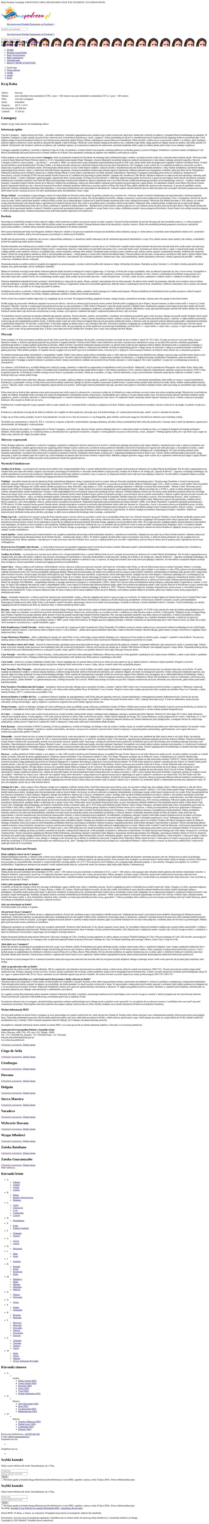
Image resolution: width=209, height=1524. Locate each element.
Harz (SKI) (23, 1406)
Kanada (16, 1266)
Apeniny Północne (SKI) (29, 1421)
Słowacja (17, 1323)
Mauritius (17, 1287)
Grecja (16, 1241)
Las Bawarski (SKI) (27, 1409)
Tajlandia (17, 1340)
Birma (16, 1195)
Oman (16, 1302)
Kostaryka (17, 1271)
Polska (16, 1307)
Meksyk (16, 1289)
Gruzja (16, 1243)
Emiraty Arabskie (21, 1228)
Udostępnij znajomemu (11, 1045)
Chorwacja (18, 1208)
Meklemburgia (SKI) (27, 1411)
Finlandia (17, 1233)
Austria (16, 1190)
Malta (15, 1282)
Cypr (15, 1210)
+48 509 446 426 (32, 42)
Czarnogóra (18, 1213)
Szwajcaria (18, 1333)
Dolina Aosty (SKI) (27, 1424)
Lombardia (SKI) (26, 1427)
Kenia (15, 1269)
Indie (15, 1254)
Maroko (16, 1284)
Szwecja (17, 1335)
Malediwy (17, 1279)
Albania (16, 1182)
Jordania (17, 1261)
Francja (16, 1236)
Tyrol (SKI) (23, 1391)
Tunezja (16, 1346)
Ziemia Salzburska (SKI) (29, 1393)
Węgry (16, 1356)
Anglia (16, 1187)
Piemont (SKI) (24, 1429)
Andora (16, 1185)
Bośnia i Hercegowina (23, 1197)
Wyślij (4, 1477)
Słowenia (17, 1325)
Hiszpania (17, 1248)
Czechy (16, 1215)
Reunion (17, 1315)
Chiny (16, 1205)
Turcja (16, 1348)
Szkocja (16, 1330)
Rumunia (17, 1317)
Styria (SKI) (23, 1388)
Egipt (15, 1225)
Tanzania (17, 1343)
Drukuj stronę (28, 1045)
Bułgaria (17, 1200)
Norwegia (17, 1297)
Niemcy (16, 1294)
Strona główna (13, 70)
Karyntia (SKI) (25, 1386)
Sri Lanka (17, 1328)
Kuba (9, 78)
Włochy (16, 1358)
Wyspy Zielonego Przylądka (26, 1361)
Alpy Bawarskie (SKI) (28, 1404)
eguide (10, 73)
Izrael (15, 1256)
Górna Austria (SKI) (27, 1383)
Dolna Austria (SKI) (27, 1381)
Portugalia (17, 1310)
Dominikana (18, 1220)
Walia (15, 1353)
